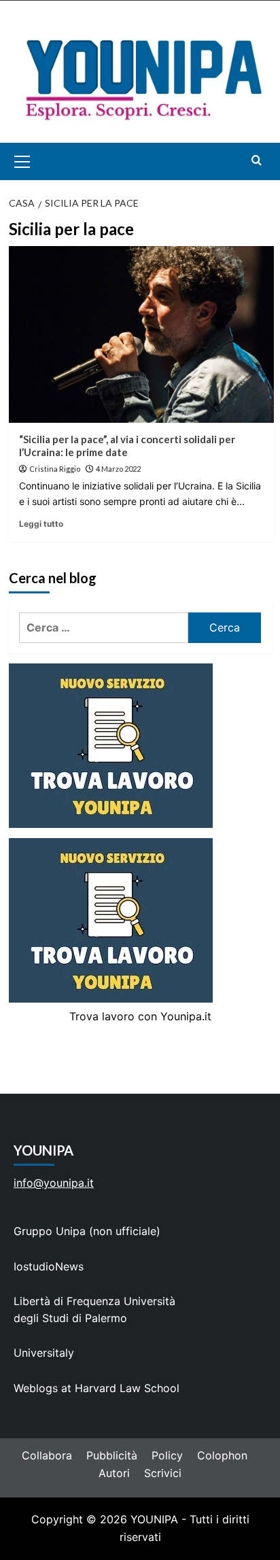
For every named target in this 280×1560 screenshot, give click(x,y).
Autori (114, 1473)
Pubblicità (111, 1455)
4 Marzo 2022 (118, 468)
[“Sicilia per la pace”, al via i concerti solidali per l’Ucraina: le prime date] (141, 334)
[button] (38, 161)
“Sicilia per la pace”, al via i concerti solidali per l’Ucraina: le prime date (127, 446)
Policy (167, 1455)
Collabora (47, 1455)
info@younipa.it (54, 1183)
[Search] (256, 160)
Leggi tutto (41, 524)
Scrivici (162, 1473)
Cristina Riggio (54, 468)
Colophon (222, 1455)
